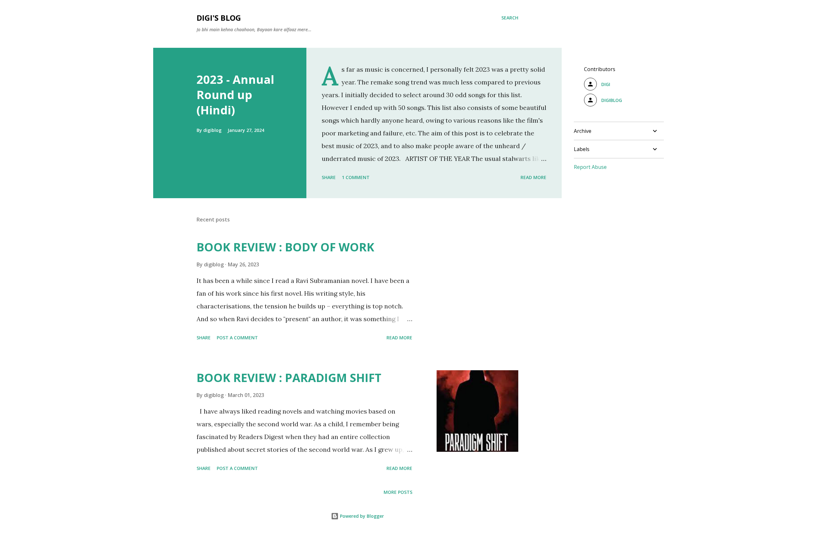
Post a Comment (237, 338)
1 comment (356, 177)
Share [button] (329, 177)
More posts (398, 492)
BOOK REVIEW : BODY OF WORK (285, 247)
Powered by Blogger (361, 516)
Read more (533, 177)
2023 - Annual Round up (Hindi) (235, 95)
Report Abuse (590, 166)
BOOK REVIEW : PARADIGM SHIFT (289, 378)
